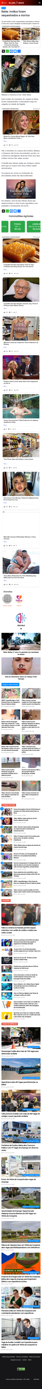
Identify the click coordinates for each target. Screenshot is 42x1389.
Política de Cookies (34, 1356)
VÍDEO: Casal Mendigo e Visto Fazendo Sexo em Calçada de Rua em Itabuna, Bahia (10, 702)
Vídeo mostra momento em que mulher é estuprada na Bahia (30, 794)
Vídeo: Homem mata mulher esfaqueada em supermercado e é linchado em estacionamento (26, 829)
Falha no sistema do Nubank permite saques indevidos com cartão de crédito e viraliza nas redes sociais (19, 930)
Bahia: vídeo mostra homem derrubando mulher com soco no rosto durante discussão (10, 748)
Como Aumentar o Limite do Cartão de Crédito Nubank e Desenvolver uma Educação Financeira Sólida (25, 976)
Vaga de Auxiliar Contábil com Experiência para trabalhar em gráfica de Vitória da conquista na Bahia (19, 1344)
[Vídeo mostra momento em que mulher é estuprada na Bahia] (31, 786)
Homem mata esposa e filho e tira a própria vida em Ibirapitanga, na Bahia (31, 771)
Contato (24, 1360)
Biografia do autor (16, 1360)
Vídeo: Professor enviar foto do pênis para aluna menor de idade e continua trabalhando (27, 838)
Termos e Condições (22, 1356)
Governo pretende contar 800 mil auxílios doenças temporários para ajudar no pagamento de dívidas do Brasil (26, 941)
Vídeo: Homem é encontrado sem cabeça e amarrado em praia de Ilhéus (10, 794)
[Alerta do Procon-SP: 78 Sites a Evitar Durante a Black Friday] (6, 960)
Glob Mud (21, 625)
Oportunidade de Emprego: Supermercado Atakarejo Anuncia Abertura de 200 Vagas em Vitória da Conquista (18, 1213)
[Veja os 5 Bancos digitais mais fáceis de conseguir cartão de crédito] (6, 996)
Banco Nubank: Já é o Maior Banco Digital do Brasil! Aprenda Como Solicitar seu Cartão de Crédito (26, 986)
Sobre (29, 1360)
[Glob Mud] (16, 2)
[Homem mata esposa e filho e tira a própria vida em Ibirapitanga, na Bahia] (31, 762)
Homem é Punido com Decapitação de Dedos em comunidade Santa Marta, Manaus (25, 855)
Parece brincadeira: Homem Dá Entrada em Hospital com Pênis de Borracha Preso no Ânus (27, 811)
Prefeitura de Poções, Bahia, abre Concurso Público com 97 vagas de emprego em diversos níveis (19, 1147)
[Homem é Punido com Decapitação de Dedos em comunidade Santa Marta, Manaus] (6, 856)
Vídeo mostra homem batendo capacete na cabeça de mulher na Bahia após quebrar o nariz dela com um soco (31, 725)
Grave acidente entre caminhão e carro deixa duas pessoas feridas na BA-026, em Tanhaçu (27, 874)
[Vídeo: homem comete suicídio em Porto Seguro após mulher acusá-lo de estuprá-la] (31, 693)
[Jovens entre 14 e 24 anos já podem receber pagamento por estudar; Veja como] (6, 952)
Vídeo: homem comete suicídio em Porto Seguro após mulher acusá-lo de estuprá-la (31, 702)
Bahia (3, 8)
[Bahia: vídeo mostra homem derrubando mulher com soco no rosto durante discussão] (10, 739)
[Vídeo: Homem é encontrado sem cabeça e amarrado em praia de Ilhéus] (10, 786)
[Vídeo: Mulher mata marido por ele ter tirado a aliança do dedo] (6, 821)
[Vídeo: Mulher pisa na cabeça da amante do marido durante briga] (6, 848)
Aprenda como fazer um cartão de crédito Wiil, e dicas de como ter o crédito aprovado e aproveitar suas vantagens (27, 1014)
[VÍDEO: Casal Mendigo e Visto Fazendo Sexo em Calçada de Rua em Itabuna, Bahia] (10, 693)
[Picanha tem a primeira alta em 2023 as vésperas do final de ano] (6, 969)
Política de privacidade (8, 1356)
